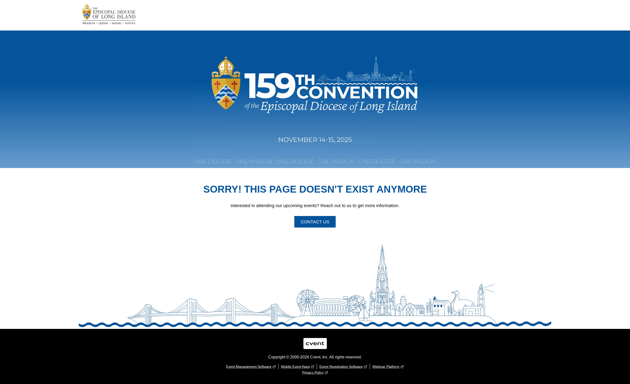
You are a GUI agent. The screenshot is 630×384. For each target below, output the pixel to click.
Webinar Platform (385, 367)
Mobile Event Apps (295, 367)
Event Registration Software (341, 367)
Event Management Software (248, 367)
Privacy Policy (313, 372)
